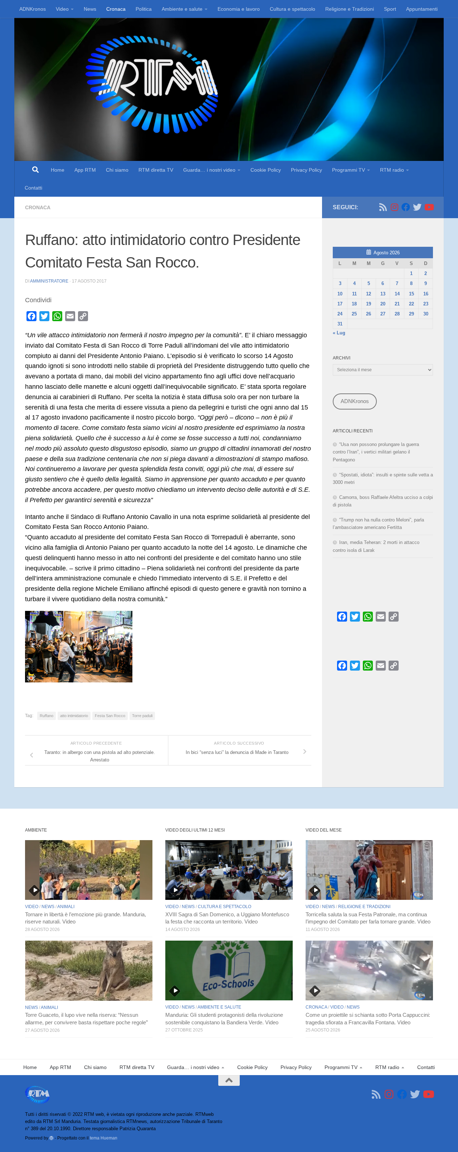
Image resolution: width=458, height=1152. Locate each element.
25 (354, 314)
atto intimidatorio (74, 716)
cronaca (37, 207)
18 (354, 304)
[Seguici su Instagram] (394, 207)
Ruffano (46, 716)
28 (397, 314)
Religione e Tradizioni (349, 9)
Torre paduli (142, 716)
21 (397, 304)
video (31, 907)
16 (425, 293)
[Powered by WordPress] (51, 1138)
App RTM (85, 170)
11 (354, 293)
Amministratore (49, 281)
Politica (144, 9)
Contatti (33, 188)
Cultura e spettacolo (292, 9)
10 (339, 293)
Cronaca (116, 9)
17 (339, 304)
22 (411, 304)
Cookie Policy (265, 170)
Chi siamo (117, 170)
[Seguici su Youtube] (428, 207)
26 (368, 314)
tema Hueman (103, 1138)
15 (411, 293)
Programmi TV (348, 170)
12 (368, 293)
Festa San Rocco (110, 716)
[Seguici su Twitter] (417, 207)
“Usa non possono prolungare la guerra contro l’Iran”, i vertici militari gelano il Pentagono (376, 452)
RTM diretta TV (155, 170)
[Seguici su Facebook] (405, 207)
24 (339, 314)
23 (425, 304)
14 (397, 293)
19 (368, 304)
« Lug (339, 332)
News (90, 9)
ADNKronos (32, 9)
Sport (390, 9)
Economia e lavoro (239, 9)
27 (382, 314)
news (48, 907)
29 (411, 314)
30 (425, 314)
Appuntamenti (422, 9)
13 (382, 293)
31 (339, 324)
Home (57, 170)
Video (62, 9)
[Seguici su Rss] (383, 207)
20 (382, 304)
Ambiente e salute (182, 9)
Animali (65, 907)
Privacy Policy (306, 170)
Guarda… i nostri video (209, 170)
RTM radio (392, 170)
